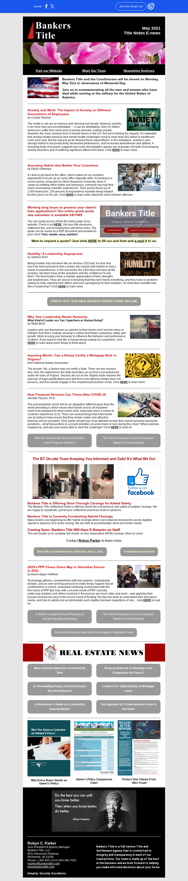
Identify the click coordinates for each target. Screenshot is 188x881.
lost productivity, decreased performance (74, 143)
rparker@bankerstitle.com (44, 863)
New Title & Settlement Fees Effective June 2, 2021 (70, 551)
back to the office (55, 175)
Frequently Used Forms (139, 551)
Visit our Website (49, 70)
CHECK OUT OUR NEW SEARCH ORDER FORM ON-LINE (94, 301)
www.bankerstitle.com (41, 866)
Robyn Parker (90, 540)
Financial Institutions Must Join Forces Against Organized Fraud (94, 632)
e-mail (140, 241)
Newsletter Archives (139, 70)
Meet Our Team (94, 70)
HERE (116, 150)
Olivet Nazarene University (78, 181)
